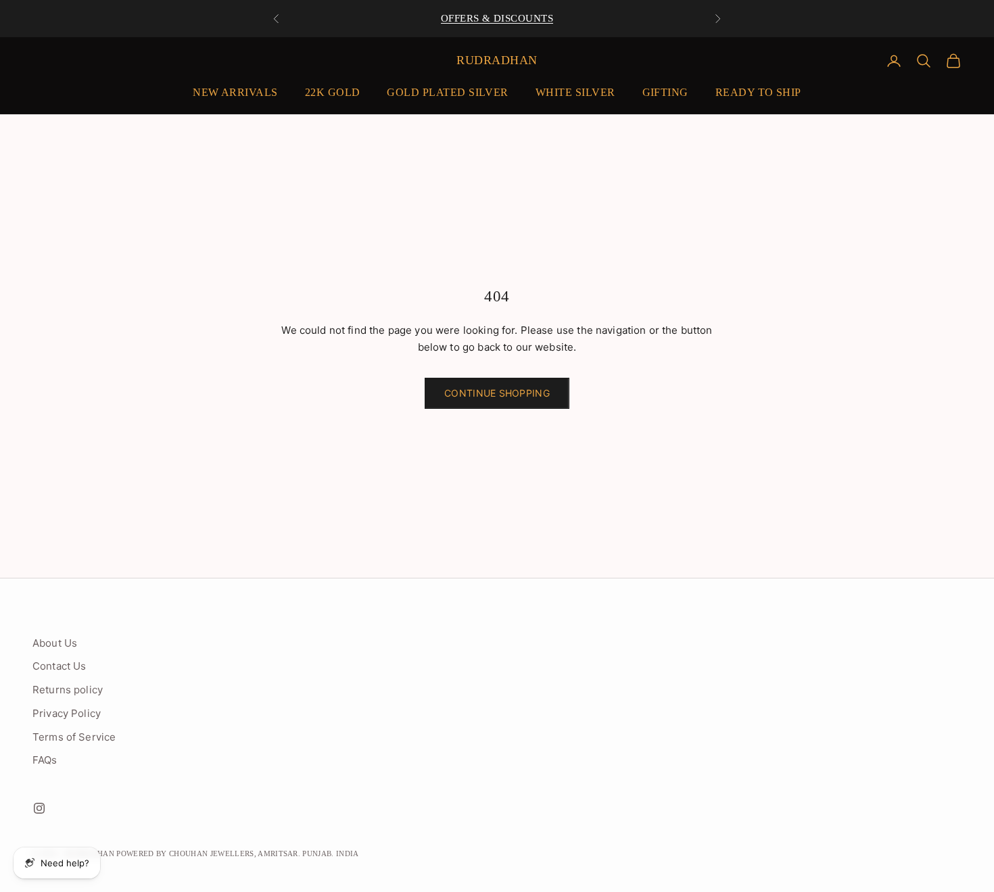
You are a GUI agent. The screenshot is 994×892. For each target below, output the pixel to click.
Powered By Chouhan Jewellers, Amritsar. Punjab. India (237, 853)
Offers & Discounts (497, 18)
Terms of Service (74, 736)
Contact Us (59, 666)
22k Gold (332, 92)
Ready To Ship (758, 92)
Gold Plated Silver (447, 92)
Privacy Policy (66, 713)
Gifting (665, 92)
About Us (54, 643)
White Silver (575, 92)
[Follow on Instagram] (39, 808)
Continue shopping (497, 393)
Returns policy (67, 689)
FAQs (44, 759)
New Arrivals (235, 92)
